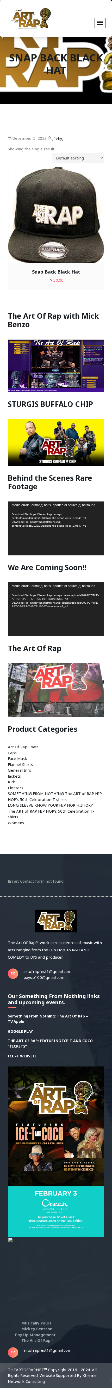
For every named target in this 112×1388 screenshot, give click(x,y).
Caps (12, 752)
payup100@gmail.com (43, 977)
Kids (12, 781)
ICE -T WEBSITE (22, 1056)
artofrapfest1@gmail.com (47, 971)
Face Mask (17, 758)
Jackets (14, 776)
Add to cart (46, 222)
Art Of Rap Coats (23, 746)
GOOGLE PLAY (20, 1031)
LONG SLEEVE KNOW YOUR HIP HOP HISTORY (50, 805)
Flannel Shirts (20, 764)
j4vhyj (57, 138)
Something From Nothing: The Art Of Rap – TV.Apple (48, 1019)
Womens (16, 822)
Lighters (15, 787)
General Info (19, 770)
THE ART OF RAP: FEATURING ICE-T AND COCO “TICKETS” (50, 1043)
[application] (56, 528)
